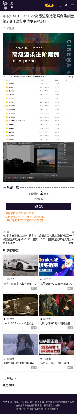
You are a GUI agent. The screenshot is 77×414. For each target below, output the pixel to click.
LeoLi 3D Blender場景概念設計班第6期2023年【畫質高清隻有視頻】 (20, 323)
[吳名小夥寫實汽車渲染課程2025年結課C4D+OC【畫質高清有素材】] (20, 265)
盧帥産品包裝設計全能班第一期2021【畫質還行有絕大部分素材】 (56, 239)
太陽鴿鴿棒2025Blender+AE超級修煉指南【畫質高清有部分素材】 (56, 283)
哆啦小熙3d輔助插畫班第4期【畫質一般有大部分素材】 (20, 363)
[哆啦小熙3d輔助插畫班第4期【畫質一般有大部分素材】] (20, 344)
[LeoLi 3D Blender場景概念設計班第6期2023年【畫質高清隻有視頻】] (20, 305)
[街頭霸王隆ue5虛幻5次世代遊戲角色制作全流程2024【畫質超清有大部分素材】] (56, 344)
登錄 (11, 385)
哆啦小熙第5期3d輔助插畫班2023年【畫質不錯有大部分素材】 (56, 323)
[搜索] (59, 5)
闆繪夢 (8, 5)
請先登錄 (38, 206)
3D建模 (10, 28)
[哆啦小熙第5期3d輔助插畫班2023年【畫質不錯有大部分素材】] (56, 305)
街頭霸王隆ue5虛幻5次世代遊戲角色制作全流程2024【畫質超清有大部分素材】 (56, 363)
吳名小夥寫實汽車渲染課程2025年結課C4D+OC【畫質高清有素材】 (19, 283)
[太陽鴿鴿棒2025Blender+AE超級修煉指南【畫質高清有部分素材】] (56, 265)
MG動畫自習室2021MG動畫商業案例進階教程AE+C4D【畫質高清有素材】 (20, 239)
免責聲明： (8, 402)
